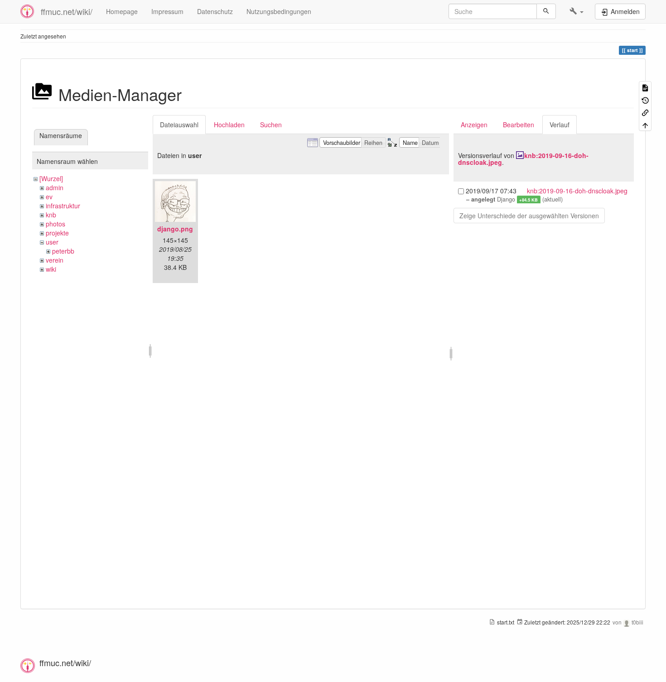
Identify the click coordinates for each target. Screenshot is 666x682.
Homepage (122, 11)
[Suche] (546, 11)
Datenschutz (215, 11)
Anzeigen (474, 124)
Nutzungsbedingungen (278, 11)
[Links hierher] (645, 112)
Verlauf (559, 124)
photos (55, 223)
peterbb (63, 250)
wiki (51, 269)
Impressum (167, 11)
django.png (175, 228)
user (52, 241)
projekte (57, 232)
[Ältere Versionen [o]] (645, 99)
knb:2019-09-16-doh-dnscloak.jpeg (523, 159)
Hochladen (229, 124)
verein (54, 259)
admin (54, 187)
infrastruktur (63, 205)
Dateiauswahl (179, 124)
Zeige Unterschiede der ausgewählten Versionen (529, 215)
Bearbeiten (518, 124)
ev (49, 196)
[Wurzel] (51, 178)
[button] (576, 11)
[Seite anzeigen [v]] (645, 87)
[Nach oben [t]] (645, 124)
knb (51, 214)
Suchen (271, 124)
